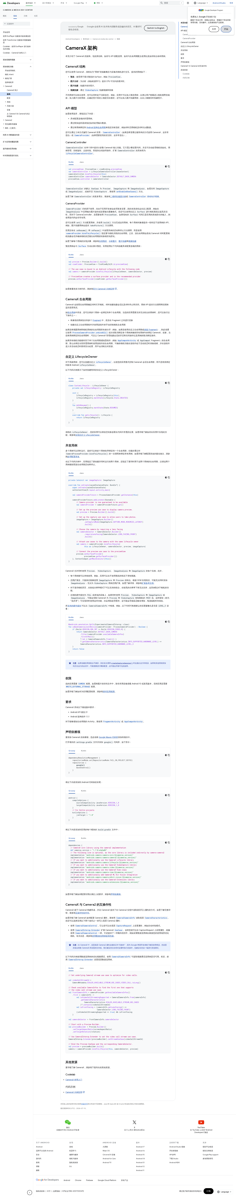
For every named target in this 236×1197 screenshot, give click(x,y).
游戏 (71, 1147)
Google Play (79, 3)
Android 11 (140, 1170)
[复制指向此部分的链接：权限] (73, 678)
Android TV (107, 1162)
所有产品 (124, 1180)
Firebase (89, 1180)
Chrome (78, 1180)
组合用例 (71, 312)
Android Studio (219, 3)
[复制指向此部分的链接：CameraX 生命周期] (93, 299)
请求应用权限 (109, 691)
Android (39, 1147)
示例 (25, 16)
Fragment (97, 320)
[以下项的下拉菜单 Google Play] (87, 3)
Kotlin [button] (71, 162)
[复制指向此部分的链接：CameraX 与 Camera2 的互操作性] (113, 904)
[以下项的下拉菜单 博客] (103, 3)
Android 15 (140, 1155)
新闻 (37, 1162)
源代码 (38, 1158)
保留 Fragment (150, 329)
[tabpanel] (118, 174)
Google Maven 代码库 (108, 737)
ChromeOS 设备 (109, 1155)
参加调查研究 (208, 1158)
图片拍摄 (122, 241)
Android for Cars (109, 1158)
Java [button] (82, 162)
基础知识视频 (144, 196)
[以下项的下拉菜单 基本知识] (36, 3)
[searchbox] (16, 24)
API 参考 (172, 1155)
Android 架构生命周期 (96, 127)
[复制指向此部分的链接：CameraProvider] (87, 203)
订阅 (208, 1191)
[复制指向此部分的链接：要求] (73, 702)
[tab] (71, 162)
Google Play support (210, 1155)
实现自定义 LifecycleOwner (87, 435)
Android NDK (174, 1162)
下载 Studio (173, 1158)
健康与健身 (73, 1155)
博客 (98, 3)
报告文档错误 (208, 1151)
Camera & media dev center (18, 10)
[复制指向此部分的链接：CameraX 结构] (87, 66)
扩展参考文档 (148, 583)
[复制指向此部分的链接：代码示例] (77, 1087)
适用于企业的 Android (44, 1151)
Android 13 (140, 1162)
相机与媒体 (73, 1158)
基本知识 (29, 3)
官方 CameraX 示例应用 (103, 289)
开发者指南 (173, 1151)
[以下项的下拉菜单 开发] (67, 3)
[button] (14, 60)
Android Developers (73, 39)
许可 (49, 1191)
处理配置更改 (73, 457)
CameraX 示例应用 (74, 1092)
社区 (36, 16)
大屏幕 (105, 1147)
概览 (5, 16)
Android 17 (140, 1147)
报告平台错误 (208, 1147)
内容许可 (84, 1104)
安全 (37, 1155)
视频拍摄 (132, 241)
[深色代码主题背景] (165, 166)
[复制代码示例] (168, 166)
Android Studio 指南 (177, 1147)
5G (70, 1166)
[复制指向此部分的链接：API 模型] (79, 108)
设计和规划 (46, 3)
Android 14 (140, 1158)
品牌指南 (56, 1191)
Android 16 (140, 1151)
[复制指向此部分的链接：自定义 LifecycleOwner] (99, 357)
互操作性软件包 (82, 913)
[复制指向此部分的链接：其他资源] (79, 1062)
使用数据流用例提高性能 (103, 936)
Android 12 (140, 1166)
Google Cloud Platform (107, 1180)
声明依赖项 (116, 894)
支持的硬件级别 (74, 606)
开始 (226, 29)
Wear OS (106, 1151)
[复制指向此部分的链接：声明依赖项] (82, 732)
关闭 (214, 29)
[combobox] (171, 3)
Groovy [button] (72, 751)
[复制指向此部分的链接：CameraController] (89, 142)
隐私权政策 (73, 1162)
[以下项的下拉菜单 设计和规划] (54, 3)
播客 (37, 1170)
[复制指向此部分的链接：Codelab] (77, 1074)
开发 (62, 3)
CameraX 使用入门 (74, 1080)
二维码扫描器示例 (118, 196)
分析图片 (113, 241)
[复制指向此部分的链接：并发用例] (79, 445)
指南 (15, 16)
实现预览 (103, 241)
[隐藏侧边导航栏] (29, 1192)
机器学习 (72, 1151)
